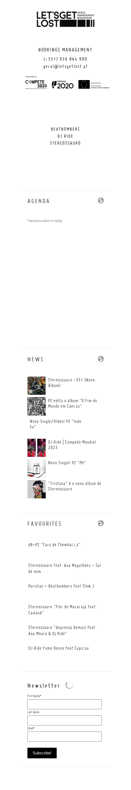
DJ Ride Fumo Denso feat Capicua (58, 648)
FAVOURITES (44, 524)
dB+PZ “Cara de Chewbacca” (54, 545)
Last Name (33, 712)
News (35, 360)
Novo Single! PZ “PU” (67, 463)
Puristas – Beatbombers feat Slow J (61, 586)
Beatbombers (65, 129)
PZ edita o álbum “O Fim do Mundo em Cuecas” (72, 404)
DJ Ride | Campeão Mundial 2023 (72, 445)
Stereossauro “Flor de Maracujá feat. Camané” (62, 610)
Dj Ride (65, 136)
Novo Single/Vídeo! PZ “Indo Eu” (55, 424)
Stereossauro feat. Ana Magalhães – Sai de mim (64, 569)
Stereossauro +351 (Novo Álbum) (71, 383)
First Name (33, 696)
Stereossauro (65, 143)
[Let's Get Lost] (65, 20)
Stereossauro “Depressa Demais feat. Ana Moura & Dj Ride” (62, 631)
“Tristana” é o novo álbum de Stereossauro (74, 486)
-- (100, 200)
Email (30, 728)
